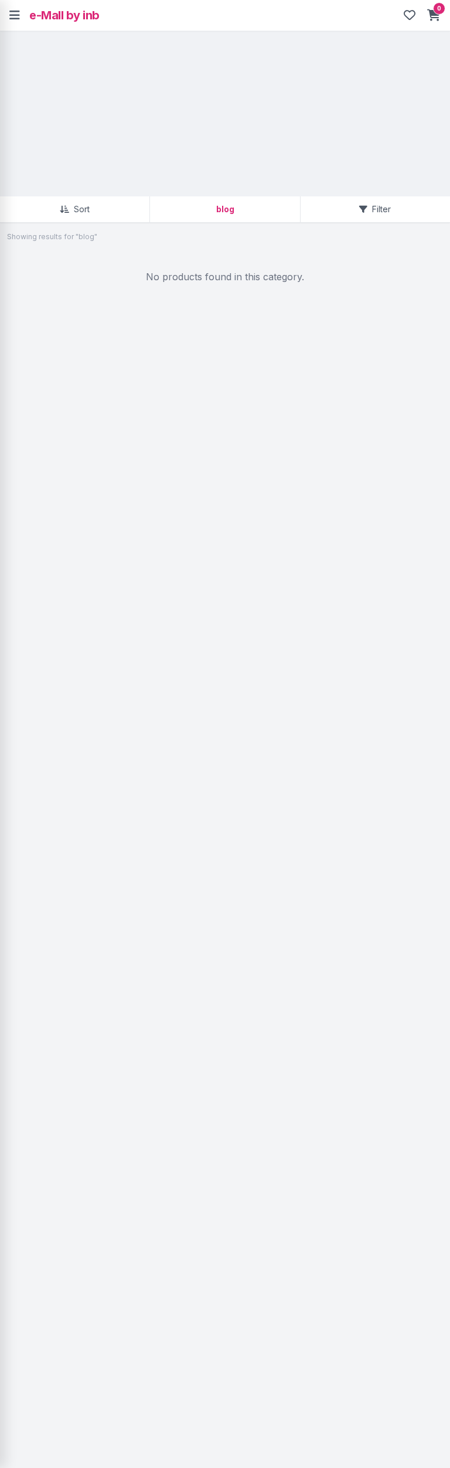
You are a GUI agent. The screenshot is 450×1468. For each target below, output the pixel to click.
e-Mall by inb (64, 15)
